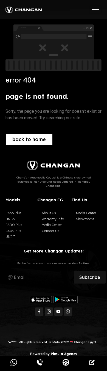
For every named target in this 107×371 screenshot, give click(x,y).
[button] (29, 139)
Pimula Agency (63, 354)
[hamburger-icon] (95, 9)
